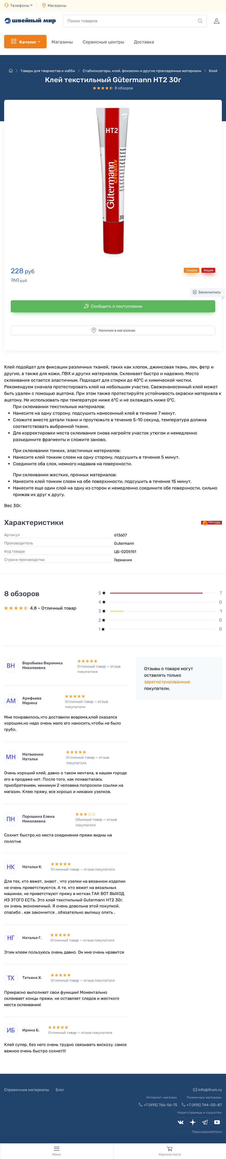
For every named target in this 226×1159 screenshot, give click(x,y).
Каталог (27, 42)
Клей (213, 71)
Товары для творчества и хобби (47, 71)
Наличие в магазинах (117, 330)
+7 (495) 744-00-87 (204, 1105)
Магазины (57, 5)
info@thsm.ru (210, 1090)
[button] (113, 180)
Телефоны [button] (19, 5)
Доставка (144, 42)
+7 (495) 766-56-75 (160, 1105)
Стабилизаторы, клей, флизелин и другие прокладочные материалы (142, 71)
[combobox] (135, 21)
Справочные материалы (26, 1090)
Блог (60, 1090)
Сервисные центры (103, 42)
